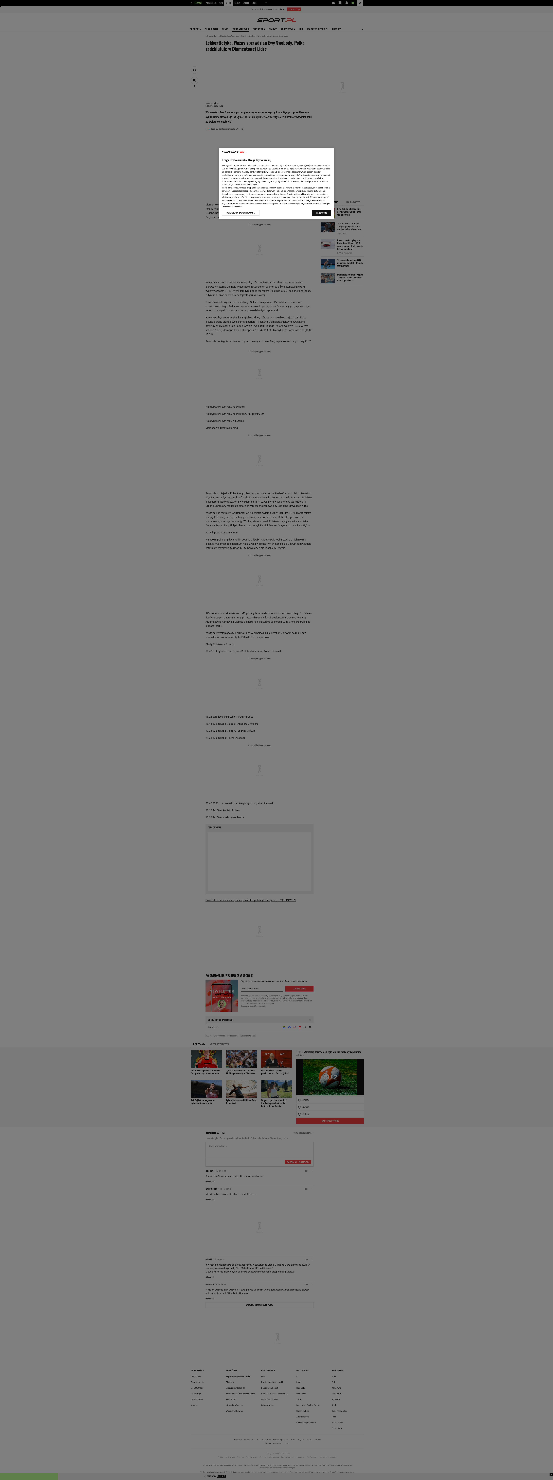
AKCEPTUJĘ (321, 213)
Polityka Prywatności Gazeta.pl (307, 203)
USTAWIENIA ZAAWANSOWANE (241, 213)
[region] (276, 183)
